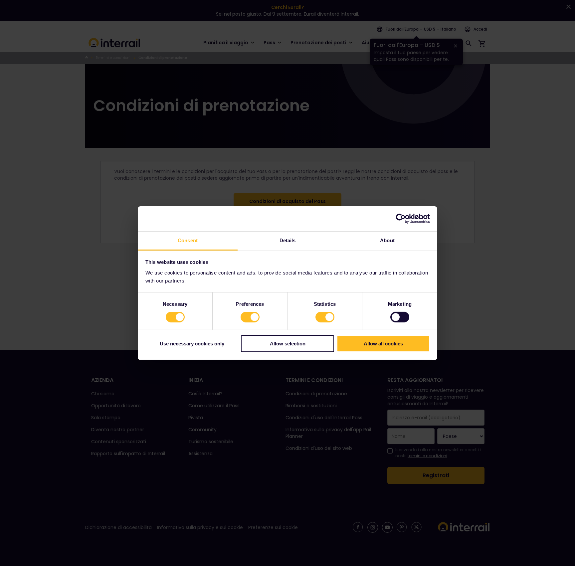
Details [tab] (288, 240)
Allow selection (287, 343)
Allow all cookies (383, 343)
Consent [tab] (188, 240)
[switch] (250, 317)
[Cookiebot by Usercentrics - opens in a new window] (401, 219)
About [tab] (387, 240)
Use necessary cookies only (192, 343)
